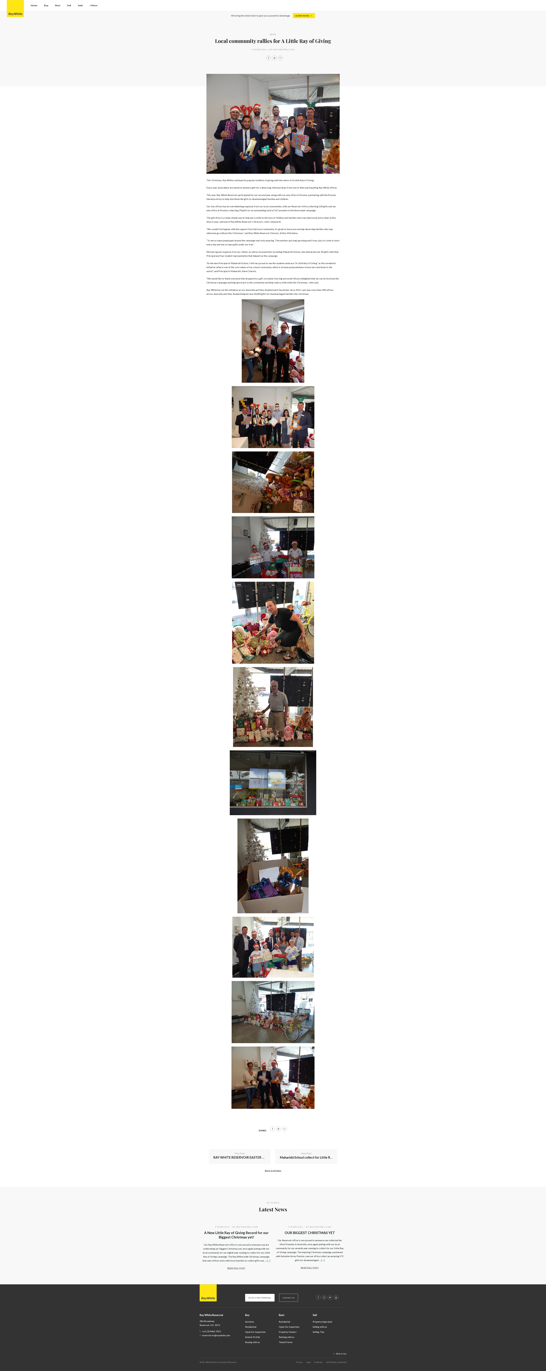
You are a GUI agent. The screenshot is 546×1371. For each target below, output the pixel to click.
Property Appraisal (322, 1321)
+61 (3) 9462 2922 (211, 1331)
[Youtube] (336, 1297)
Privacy (299, 1362)
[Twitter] (274, 58)
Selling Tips (318, 1332)
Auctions (249, 1321)
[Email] (280, 58)
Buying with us (252, 1342)
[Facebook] (268, 58)
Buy (247, 1315)
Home (34, 5)
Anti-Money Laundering (336, 1362)
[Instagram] (324, 1297)
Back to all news (273, 1170)
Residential (250, 1326)
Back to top (341, 1354)
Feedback (318, 1362)
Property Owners (287, 1332)
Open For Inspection (255, 1332)
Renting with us (286, 1337)
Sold (80, 5)
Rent (281, 1315)
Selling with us (320, 1326)
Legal (308, 1362)
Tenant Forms (286, 1342)
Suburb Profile (252, 1337)
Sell (315, 1315)
